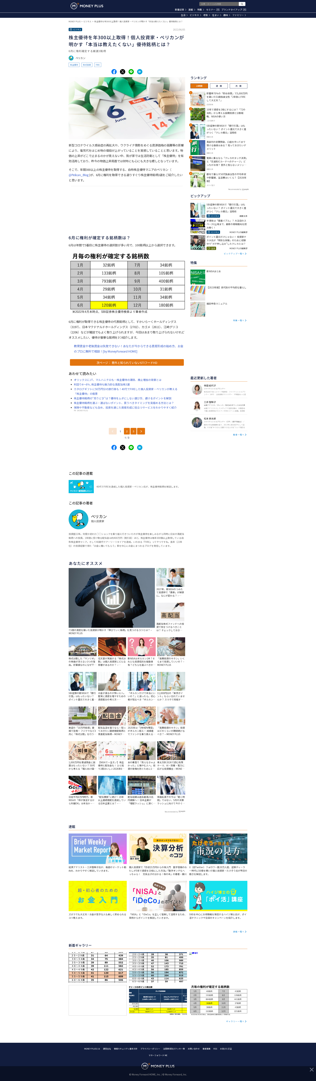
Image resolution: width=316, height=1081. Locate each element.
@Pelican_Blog (79, 175)
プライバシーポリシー (150, 1048)
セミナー (212, 9)
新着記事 (179, 9)
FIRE (98, 64)
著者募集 (207, 1048)
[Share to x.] (122, 71)
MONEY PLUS (74, 21)
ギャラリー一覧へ (235, 1021)
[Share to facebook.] (114, 71)
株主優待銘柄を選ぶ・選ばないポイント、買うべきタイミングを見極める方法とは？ (124, 403)
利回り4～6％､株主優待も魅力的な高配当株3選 (102, 384)
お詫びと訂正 (226, 1048)
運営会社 (107, 1048)
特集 (199, 9)
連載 (190, 9)
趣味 (225, 15)
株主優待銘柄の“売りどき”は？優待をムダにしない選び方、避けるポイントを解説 (122, 398)
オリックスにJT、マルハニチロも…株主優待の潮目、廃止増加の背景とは (117, 380)
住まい (215, 15)
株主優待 (74, 64)
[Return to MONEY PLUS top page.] (87, 6)
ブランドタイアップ (233, 9)
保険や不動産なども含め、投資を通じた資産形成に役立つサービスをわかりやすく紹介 (125, 407)
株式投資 (87, 64)
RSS (215, 1048)
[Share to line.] (131, 71)
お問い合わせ (194, 1048)
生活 (183, 15)
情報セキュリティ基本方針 (125, 1048)
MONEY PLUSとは (92, 1048)
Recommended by (171, 811)
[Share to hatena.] (139, 71)
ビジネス (194, 15)
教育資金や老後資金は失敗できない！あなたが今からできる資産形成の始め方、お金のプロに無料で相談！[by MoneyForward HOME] (128, 348)
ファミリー (238, 15)
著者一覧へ (239, 434)
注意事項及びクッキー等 (174, 1048)
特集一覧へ (239, 320)
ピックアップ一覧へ (234, 253)
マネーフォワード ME (158, 1055)
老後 (205, 15)
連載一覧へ (239, 931)
